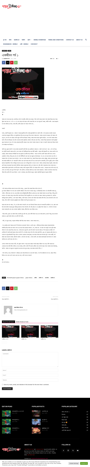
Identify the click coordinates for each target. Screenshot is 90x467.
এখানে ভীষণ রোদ (45, 411)
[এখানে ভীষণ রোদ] (36, 413)
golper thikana (29, 277)
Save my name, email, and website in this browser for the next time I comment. (26, 384)
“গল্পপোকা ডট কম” (40, 449)
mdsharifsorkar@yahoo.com (39, 458)
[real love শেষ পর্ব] (36, 430)
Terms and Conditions (56, 40)
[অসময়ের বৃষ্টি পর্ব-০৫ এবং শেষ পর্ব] (6, 413)
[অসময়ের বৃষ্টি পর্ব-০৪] (6, 422)
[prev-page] (3, 342)
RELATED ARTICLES (8, 322)
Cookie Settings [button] (74, 463)
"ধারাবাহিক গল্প (4, 50)
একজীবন (9, 50)
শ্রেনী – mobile (24, 44)
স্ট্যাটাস (23, 40)
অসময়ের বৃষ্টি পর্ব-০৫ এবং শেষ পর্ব (18, 411)
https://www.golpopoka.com (20, 310)
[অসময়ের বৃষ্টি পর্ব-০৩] (6, 430)
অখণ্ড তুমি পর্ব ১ (5, 299)
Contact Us (70, 40)
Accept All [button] (84, 463)
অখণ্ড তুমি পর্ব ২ (54, 299)
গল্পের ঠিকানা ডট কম (6, 58)
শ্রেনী (28, 40)
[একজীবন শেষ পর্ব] (10, 332)
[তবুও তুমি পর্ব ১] (36, 422)
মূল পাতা (5, 40)
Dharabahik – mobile (10, 44)
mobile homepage (40, 40)
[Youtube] (77, 450)
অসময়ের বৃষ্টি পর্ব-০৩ (15, 428)
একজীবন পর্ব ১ (41, 277)
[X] (7, 62)
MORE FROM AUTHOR (22, 322)
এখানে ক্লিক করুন (31, 455)
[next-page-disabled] (6, 342)
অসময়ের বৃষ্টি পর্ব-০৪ (15, 419)
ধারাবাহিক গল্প (16, 40)
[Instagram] (68, 450)
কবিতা (10, 40)
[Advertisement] (56, 6)
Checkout (34, 44)
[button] (86, 40)
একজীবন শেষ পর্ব (5, 339)
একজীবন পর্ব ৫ (43, 339)
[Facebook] (3, 62)
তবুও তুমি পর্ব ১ (44, 419)
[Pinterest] (12, 62)
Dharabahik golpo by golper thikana (15, 277)
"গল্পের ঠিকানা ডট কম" (29, 449)
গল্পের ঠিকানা (47, 277)
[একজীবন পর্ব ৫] (49, 332)
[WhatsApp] (16, 62)
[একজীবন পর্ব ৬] (30, 332)
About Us (79, 40)
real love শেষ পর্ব (45, 428)
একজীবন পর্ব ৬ (23, 339)
